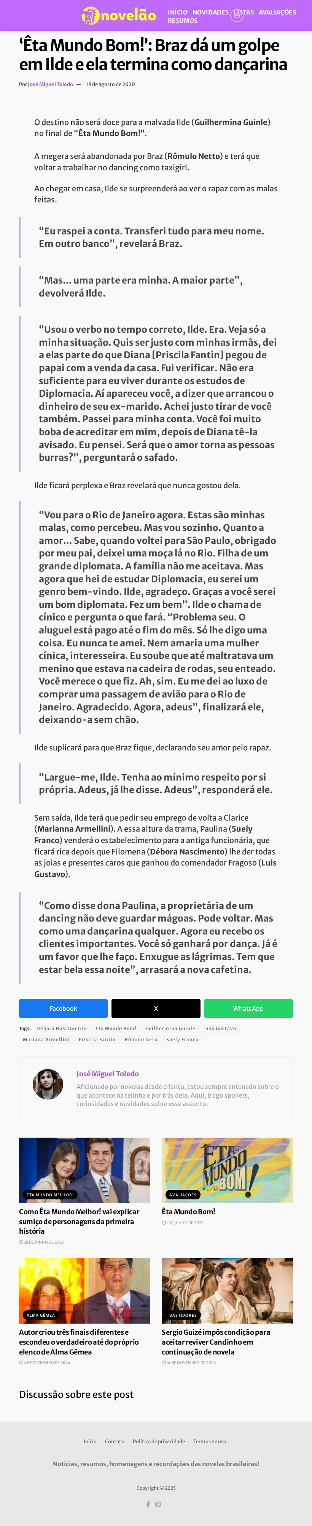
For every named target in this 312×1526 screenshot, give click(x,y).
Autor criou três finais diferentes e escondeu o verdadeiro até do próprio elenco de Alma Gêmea (79, 1342)
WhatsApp (248, 1008)
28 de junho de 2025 (43, 1242)
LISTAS (244, 12)
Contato (114, 1441)
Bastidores (183, 1315)
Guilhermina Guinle (170, 1028)
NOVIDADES (211, 12)
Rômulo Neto (141, 1039)
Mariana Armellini (46, 1039)
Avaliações (183, 1195)
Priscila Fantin (97, 1039)
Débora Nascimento (62, 1028)
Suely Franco (182, 1039)
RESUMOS (182, 20)
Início (90, 1441)
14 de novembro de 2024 (191, 1362)
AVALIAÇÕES (277, 12)
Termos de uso (209, 1441)
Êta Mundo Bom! (116, 1028)
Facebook (63, 1008)
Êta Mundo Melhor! (50, 1195)
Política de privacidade (159, 1441)
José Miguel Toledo (50, 84)
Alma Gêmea (41, 1315)
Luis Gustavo (220, 1028)
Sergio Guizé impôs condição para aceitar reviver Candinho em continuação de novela (216, 1342)
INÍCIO (178, 12)
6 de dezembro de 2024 (46, 1362)
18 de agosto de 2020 (110, 84)
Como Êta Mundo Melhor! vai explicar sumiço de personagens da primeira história (79, 1221)
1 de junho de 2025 (185, 1222)
